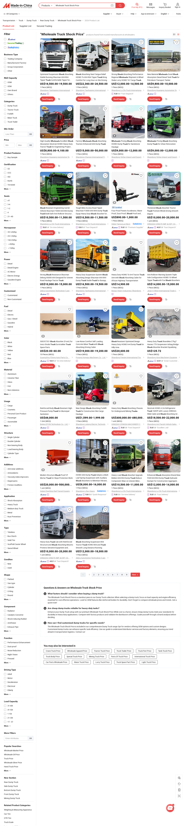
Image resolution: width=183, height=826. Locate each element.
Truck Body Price (53, 656)
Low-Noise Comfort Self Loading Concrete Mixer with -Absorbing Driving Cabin (90, 344)
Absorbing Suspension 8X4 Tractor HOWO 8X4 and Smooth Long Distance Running (91, 544)
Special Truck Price (74, 656)
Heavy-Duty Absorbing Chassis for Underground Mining (127, 409)
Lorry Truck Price (102, 662)
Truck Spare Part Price (125, 662)
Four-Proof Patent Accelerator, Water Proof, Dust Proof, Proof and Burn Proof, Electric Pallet (126, 212)
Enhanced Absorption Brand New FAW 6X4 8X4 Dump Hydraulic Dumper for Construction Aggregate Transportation (163, 478)
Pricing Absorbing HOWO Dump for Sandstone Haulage (126, 144)
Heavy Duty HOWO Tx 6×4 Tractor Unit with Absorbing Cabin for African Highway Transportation (127, 277)
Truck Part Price (144, 651)
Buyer (118, 13)
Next (134, 574)
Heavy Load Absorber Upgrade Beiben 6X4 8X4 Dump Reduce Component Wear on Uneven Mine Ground (127, 478)
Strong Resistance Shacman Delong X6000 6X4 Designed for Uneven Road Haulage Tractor (56, 277)
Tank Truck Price (165, 651)
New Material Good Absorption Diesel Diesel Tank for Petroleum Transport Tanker (163, 77)
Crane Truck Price (53, 651)
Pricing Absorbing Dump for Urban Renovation (162, 142)
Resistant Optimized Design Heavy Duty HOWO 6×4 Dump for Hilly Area (127, 344)
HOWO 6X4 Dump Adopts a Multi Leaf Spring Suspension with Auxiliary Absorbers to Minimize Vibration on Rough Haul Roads (92, 478)
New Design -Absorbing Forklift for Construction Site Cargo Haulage (91, 411)
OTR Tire (7, 818)
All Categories (12, 13)
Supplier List (25, 26)
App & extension (147, 13)
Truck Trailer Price (124, 651)
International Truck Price (145, 656)
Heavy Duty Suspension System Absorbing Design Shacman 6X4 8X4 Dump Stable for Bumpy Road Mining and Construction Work (92, 277)
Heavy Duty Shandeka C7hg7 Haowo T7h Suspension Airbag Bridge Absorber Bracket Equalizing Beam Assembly (163, 344)
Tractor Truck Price (102, 651)
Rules (178, 13)
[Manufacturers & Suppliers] (17, 5)
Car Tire (7, 814)
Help (132, 13)
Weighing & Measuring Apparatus (18, 809)
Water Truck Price (81, 662)
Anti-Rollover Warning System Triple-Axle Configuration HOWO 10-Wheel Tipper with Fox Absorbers (163, 277)
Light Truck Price (149, 662)
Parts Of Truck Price (119, 656)
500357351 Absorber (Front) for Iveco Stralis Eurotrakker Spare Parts (56, 344)
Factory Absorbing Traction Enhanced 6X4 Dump (91, 142)
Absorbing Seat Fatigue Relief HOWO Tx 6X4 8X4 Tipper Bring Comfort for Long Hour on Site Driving (91, 77)
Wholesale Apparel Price (77, 651)
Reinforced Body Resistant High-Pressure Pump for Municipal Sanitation (56, 411)
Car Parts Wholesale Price (56, 662)
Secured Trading (44, 26)
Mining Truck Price (96, 656)
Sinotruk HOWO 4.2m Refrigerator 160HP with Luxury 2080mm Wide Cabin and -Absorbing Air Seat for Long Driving (162, 411)
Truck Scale (8, 822)
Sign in (177, 7)
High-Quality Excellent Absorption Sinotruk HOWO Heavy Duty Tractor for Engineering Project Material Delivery (56, 144)
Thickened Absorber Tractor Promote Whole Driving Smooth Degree (162, 211)
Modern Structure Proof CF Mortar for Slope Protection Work (56, 476)
